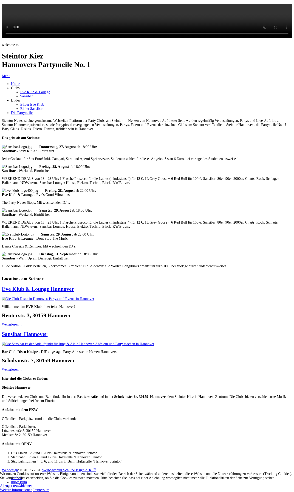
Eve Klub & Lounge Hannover (38, 289)
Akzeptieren (9, 486)
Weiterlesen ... (12, 324)
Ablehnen (25, 486)
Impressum (41, 490)
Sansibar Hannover (25, 334)
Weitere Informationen (16, 490)
